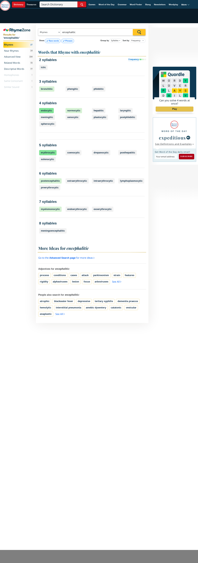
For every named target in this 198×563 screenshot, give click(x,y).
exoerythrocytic (103, 209)
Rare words (54, 41)
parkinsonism (101, 275)
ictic (43, 67)
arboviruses (101, 281)
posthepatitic (127, 152)
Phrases (68, 41)
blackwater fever (63, 301)
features (129, 275)
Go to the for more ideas (65, 257)
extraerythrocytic (77, 180)
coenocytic (73, 152)
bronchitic (47, 89)
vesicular (131, 307)
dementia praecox (128, 301)
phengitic (72, 89)
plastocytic (100, 117)
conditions (60, 275)
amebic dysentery (96, 307)
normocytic (73, 110)
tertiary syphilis (104, 301)
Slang (148, 4)
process (44, 275)
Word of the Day (107, 4)
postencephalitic (50, 180)
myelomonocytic (50, 209)
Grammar (122, 4)
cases (73, 275)
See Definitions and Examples (173, 144)
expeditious (172, 138)
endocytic (46, 110)
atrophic (44, 301)
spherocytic (47, 124)
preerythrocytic (50, 187)
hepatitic (99, 110)
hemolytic (45, 307)
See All (116, 281)
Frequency (133, 59)
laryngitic (125, 110)
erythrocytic (48, 152)
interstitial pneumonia (68, 307)
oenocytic (72, 117)
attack (85, 275)
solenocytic (47, 159)
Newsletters (160, 4)
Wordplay (173, 4)
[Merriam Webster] (174, 124)
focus (87, 281)
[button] (185, 4)
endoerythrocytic (77, 209)
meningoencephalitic (53, 230)
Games (92, 4)
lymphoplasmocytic (131, 180)
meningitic (47, 117)
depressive (84, 301)
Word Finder (136, 4)
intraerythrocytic (103, 180)
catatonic (116, 307)
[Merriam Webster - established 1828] (5, 3)
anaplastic (46, 314)
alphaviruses (60, 281)
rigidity (44, 281)
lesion (75, 281)
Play (174, 109)
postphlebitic (127, 117)
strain (116, 275)
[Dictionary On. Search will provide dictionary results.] (25, 4)
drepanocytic (101, 152)
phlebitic (99, 89)
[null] (188, 137)
